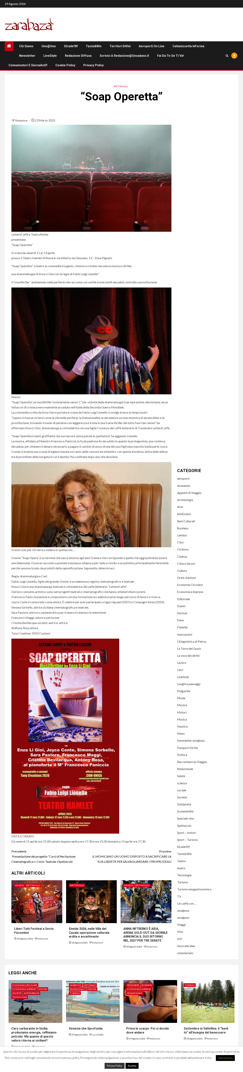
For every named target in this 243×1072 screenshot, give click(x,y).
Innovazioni (184, 634)
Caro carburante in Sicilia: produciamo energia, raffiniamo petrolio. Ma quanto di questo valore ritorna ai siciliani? (34, 1034)
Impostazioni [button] (225, 1057)
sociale (181, 790)
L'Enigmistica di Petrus (191, 641)
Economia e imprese (190, 592)
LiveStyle (50, 56)
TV (179, 896)
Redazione (21, 120)
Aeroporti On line (151, 46)
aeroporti (183, 478)
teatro (181, 868)
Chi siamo (26, 46)
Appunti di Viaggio (189, 492)
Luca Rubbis (98, 1034)
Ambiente (183, 485)
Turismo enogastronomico (194, 889)
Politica (182, 754)
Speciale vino (185, 818)
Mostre (182, 705)
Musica (19, 885)
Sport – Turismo (187, 839)
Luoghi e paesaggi (188, 684)
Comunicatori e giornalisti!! (28, 65)
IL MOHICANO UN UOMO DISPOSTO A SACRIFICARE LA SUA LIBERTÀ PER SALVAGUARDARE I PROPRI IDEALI (131, 856)
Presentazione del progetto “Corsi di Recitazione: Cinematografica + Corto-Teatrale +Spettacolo (43, 856)
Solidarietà (184, 804)
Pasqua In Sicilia (187, 747)
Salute (181, 776)
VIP (179, 939)
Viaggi (181, 924)
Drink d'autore (186, 577)
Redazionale (185, 769)
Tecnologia (184, 875)
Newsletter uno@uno (191, 740)
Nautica (182, 726)
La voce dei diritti (188, 655)
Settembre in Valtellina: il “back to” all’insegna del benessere (206, 1030)
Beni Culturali (186, 521)
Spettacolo (121, 86)
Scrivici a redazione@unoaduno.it (124, 56)
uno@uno (49, 46)
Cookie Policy (65, 65)
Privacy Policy (93, 65)
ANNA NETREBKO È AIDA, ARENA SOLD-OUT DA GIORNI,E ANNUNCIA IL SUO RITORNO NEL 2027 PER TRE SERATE (145, 934)
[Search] (227, 55)
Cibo (180, 542)
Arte (180, 507)
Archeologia (185, 500)
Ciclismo (183, 549)
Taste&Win (93, 46)
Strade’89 (71, 46)
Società (182, 797)
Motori (182, 712)
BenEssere (184, 514)
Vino (180, 931)
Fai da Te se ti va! (170, 56)
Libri (180, 670)
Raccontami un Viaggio (192, 762)
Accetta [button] (132, 1065)
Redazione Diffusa (78, 56)
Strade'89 (183, 846)
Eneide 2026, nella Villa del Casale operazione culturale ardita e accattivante (89, 933)
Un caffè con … (186, 903)
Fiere (180, 620)
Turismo (182, 882)
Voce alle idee (186, 946)
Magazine (183, 691)
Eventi (181, 606)
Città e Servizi (186, 563)
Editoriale (183, 599)
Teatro (181, 861)
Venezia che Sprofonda (86, 1028)
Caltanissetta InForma (188, 46)
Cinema (182, 556)
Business (183, 528)
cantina (182, 535)
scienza (182, 783)
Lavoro (181, 662)
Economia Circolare (190, 584)
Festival (182, 613)
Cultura (182, 570)
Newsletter (27, 56)
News (181, 733)
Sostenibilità (185, 811)
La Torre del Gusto (189, 648)
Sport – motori (186, 832)
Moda (181, 698)
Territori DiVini (120, 46)
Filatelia (182, 627)
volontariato (185, 953)
